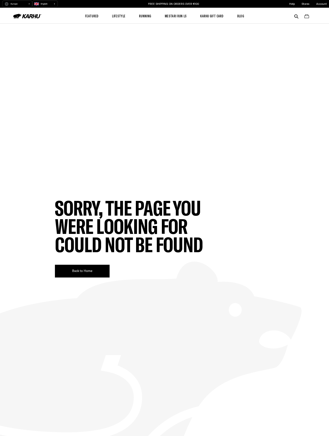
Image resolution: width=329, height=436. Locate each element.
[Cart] (306, 16)
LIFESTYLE (118, 16)
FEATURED (91, 16)
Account (321, 3)
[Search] (296, 16)
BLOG (240, 16)
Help (292, 3)
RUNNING (145, 16)
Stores (305, 3)
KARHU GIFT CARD (212, 16)
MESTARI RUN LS (175, 16)
